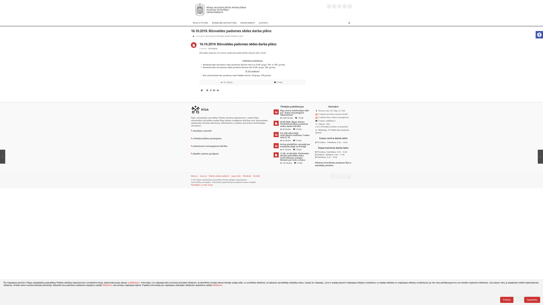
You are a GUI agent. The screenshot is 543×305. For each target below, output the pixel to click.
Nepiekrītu (532, 299)
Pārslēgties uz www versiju (202, 184)
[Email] (350, 6)
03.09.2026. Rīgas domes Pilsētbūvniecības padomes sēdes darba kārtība (294, 124)
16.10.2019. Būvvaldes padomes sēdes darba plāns (237, 44)
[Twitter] (329, 6)
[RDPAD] (220, 9)
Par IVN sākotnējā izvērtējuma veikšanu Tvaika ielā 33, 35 (295, 135)
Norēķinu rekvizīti (202, 130)
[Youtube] (339, 6)
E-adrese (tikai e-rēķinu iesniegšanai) (333, 117)
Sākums (194, 176)
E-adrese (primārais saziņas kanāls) (333, 114)
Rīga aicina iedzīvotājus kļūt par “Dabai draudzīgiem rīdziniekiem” (294, 112)
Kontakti (263, 23)
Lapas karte (236, 176)
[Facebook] (334, 6)
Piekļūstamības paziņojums (207, 138)
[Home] (193, 36)
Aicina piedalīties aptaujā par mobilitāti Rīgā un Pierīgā (295, 145)
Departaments (248, 23)
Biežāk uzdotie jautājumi (219, 176)
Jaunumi (203, 176)
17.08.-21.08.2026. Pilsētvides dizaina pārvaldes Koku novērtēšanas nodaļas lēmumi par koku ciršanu (294, 156)
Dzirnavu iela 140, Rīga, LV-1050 (331, 110)
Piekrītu (507, 299)
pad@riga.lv (331, 120)
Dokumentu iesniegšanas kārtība (210, 146)
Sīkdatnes (247, 176)
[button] (539, 34)
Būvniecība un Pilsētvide (224, 23)
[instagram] (344, 6)
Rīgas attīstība (200, 23)
